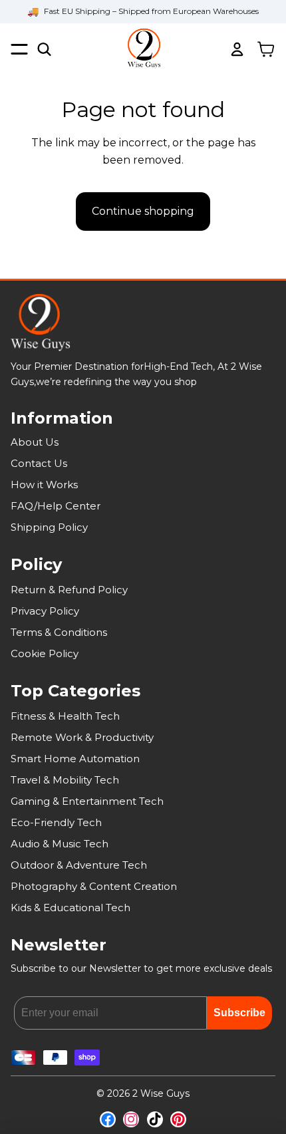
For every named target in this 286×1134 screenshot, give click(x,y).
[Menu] (19, 49)
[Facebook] (108, 1119)
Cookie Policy (44, 653)
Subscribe (239, 1012)
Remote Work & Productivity (82, 737)
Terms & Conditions (59, 632)
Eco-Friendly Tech (56, 822)
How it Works (44, 484)
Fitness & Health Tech (65, 716)
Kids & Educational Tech (70, 907)
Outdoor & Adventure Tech (79, 865)
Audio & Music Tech (59, 843)
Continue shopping (143, 211)
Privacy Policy (45, 611)
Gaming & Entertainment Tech (87, 801)
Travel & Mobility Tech (65, 780)
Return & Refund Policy (69, 589)
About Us (35, 442)
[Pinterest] (178, 1119)
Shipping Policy (49, 527)
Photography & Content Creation (94, 886)
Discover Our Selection (143, 21)
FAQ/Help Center (55, 505)
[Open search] (44, 49)
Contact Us (39, 463)
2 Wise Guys (161, 1093)
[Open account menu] (236, 49)
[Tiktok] (155, 1119)
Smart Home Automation (75, 758)
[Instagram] (131, 1119)
